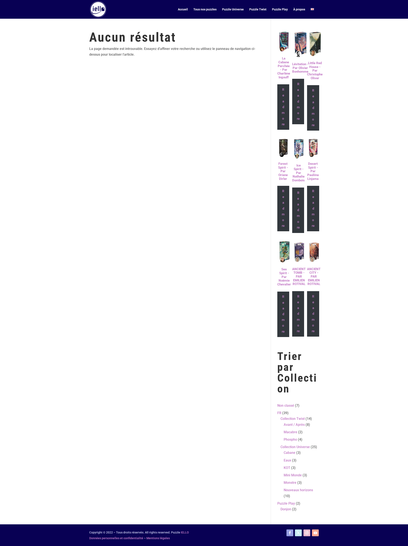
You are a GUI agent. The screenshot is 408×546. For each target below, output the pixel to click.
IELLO (185, 532)
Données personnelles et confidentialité (116, 538)
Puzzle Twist (257, 9)
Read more (283, 107)
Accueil (183, 9)
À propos (299, 9)
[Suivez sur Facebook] (289, 532)
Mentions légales (158, 538)
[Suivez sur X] (298, 532)
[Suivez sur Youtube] (315, 532)
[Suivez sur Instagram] (306, 532)
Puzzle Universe (233, 9)
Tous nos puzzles (205, 9)
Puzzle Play (280, 9)
